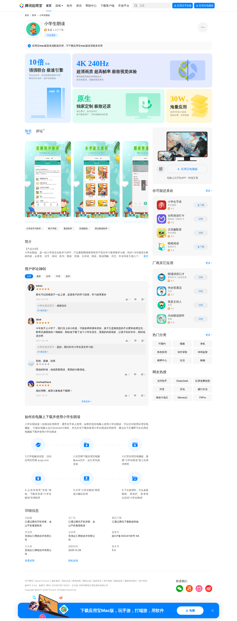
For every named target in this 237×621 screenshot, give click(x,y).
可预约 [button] (162, 343)
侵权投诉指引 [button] (130, 580)
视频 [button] (182, 343)
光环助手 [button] (162, 380)
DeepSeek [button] (182, 380)
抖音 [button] (162, 389)
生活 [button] (182, 360)
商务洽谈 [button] (66, 580)
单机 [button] (202, 343)
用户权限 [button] (108, 580)
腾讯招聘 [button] (76, 580)
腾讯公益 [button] (87, 580)
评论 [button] (39, 131)
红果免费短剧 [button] (202, 380)
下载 (202, 205)
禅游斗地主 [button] (162, 397)
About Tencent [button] (42, 580)
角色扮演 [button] (162, 351)
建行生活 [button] (203, 389)
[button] (31, 5)
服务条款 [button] (56, 580)
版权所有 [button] (97, 580)
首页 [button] (27, 15)
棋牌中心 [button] (162, 360)
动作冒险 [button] (182, 351)
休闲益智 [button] (203, 351)
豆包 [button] (182, 389)
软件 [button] (34, 15)
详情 (201, 219)
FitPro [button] (202, 397)
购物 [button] (202, 360)
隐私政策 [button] (73, 560)
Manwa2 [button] (182, 397)
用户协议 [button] (143, 580)
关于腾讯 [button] (29, 580)
